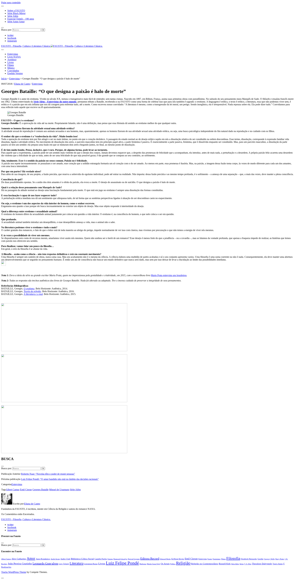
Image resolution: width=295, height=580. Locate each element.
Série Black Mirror (16, 13)
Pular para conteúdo (11, 2)
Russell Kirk (225, 563)
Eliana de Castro (22, 84)
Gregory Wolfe (269, 559)
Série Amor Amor (16, 21)
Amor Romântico (43, 559)
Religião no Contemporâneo (204, 563)
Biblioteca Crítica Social (82, 558)
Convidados (13, 70)
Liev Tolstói (64, 564)
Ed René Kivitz (177, 559)
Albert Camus (12, 489)
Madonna (143, 564)
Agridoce (11, 59)
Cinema (110, 559)
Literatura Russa (91, 564)
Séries (242, 564)
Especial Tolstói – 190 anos (20, 19)
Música (10, 68)
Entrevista (202, 559)
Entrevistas (12, 54)
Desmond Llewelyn (120, 559)
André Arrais (55, 559)
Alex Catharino (19, 558)
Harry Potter (279, 559)
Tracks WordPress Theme (13, 572)
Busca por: (6, 29)
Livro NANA (14, 56)
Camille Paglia (100, 559)
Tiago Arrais (278, 564)
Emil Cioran (26, 489)
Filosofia (233, 558)
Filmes (10, 65)
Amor (31, 558)
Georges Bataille (40, 489)
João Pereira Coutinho (20, 563)
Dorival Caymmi (134, 559)
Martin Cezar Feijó (153, 564)
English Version (15, 73)
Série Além (12, 16)
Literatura (76, 563)
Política (172, 564)
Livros (10, 62)
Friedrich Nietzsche (249, 559)
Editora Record (149, 558)
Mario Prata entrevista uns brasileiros (169, 275)
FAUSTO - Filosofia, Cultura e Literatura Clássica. (26, 519)
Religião (183, 563)
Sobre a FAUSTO (16, 10)
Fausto (209, 559)
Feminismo (216, 559)
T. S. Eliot (247, 564)
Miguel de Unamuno (59, 489)
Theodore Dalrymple (262, 563)
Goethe (261, 559)
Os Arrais (165, 563)
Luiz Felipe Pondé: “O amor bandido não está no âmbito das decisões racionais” (60, 479)
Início (4, 78)
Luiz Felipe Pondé (122, 562)
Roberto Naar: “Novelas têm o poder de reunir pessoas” (48, 474)
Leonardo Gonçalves (45, 563)
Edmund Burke (165, 559)
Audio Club (65, 559)
